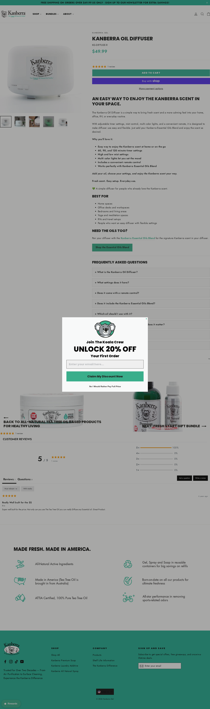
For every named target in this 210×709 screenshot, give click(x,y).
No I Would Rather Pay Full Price (105, 386)
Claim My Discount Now (105, 376)
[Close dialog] (146, 318)
